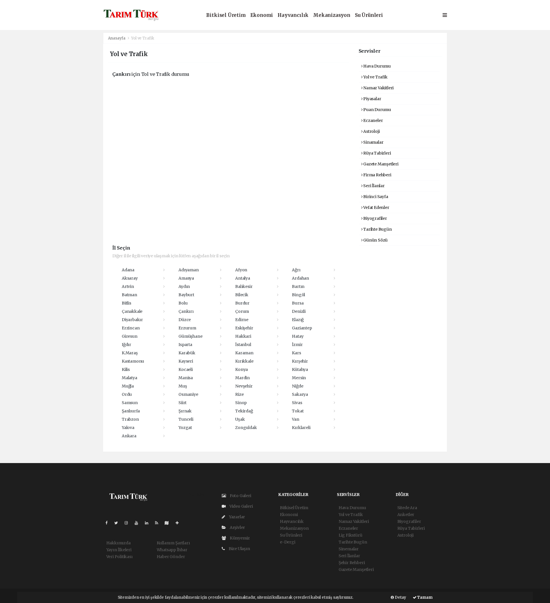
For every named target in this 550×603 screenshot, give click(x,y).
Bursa (297, 303)
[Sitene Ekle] (179, 522)
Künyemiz (239, 538)
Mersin (299, 377)
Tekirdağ (244, 411)
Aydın (184, 286)
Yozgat (185, 427)
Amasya (186, 278)
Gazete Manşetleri (380, 164)
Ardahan (300, 278)
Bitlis (126, 303)
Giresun (130, 336)
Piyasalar (371, 98)
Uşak (240, 419)
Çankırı (186, 311)
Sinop (241, 402)
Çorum (242, 311)
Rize (239, 394)
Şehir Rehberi (352, 562)
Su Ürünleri (369, 15)
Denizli (299, 311)
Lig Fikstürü (350, 535)
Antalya (242, 278)
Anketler (405, 514)
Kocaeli (185, 369)
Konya (241, 369)
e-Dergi (287, 542)
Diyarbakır (132, 319)
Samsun (130, 402)
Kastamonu (133, 361)
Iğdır (126, 344)
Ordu (127, 394)
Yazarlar (236, 516)
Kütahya (300, 369)
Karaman (244, 352)
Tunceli (185, 419)
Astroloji (371, 131)
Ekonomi (261, 15)
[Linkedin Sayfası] (149, 522)
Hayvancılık (293, 15)
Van (295, 419)
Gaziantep (302, 328)
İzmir (297, 344)
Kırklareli (301, 427)
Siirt (182, 402)
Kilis (126, 369)
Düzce (184, 319)
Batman (129, 294)
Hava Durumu (376, 66)
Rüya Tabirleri (376, 153)
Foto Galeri (240, 495)
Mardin (242, 377)
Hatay (297, 336)
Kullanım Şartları (173, 542)
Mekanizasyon (331, 15)
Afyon (241, 269)
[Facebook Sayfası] (108, 522)
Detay (400, 597)
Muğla (128, 386)
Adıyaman (188, 269)
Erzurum (187, 328)
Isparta (185, 344)
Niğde (297, 386)
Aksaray (130, 278)
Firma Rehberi (376, 174)
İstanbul (243, 344)
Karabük (186, 352)
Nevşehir (243, 386)
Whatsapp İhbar (172, 549)
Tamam (425, 597)
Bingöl (298, 294)
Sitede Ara (407, 507)
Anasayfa (117, 38)
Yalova (128, 427)
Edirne (241, 319)
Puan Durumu (376, 109)
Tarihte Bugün (377, 229)
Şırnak (185, 411)
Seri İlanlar (373, 185)
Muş (182, 386)
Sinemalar (349, 548)
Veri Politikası (119, 556)
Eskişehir (244, 328)
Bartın (298, 286)
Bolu (182, 303)
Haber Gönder (171, 556)
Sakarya (300, 394)
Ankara (129, 435)
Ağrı (296, 269)
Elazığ (298, 319)
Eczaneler (372, 120)
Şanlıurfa (131, 411)
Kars (296, 352)
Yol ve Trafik (374, 77)
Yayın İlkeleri (118, 549)
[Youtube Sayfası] (139, 522)
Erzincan (131, 328)
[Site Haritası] (169, 522)
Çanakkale (132, 311)
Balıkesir (243, 286)
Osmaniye (188, 394)
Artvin (128, 286)
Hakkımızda (118, 542)
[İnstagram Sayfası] (129, 522)
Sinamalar (372, 142)
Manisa (185, 377)
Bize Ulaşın (239, 548)
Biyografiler (374, 218)
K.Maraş (130, 352)
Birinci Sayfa (375, 196)
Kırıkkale (244, 361)
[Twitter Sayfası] (118, 522)
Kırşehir (300, 361)
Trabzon (130, 419)
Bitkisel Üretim (225, 15)
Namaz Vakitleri (378, 87)
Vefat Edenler (375, 207)
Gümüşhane (190, 336)
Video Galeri (241, 506)
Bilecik (241, 294)
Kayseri (185, 361)
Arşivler (237, 527)
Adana (128, 269)
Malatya (129, 377)
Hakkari (243, 336)
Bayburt (186, 294)
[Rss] (159, 522)
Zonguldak (246, 427)
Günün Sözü (375, 240)
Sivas (297, 402)
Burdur (242, 303)
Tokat (297, 411)
